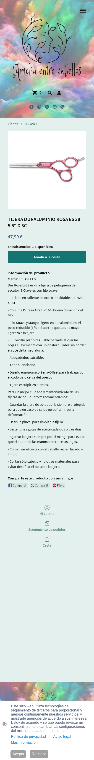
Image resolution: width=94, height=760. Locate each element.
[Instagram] (39, 107)
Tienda (13, 124)
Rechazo (39, 754)
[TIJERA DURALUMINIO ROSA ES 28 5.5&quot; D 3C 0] (47, 170)
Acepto (18, 754)
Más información (24, 742)
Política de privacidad (28, 736)
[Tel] (62, 107)
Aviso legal (62, 736)
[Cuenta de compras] (59, 92)
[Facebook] (31, 107)
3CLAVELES (33, 124)
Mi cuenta (46, 513)
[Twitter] (47, 107)
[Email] (55, 107)
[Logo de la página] (47, 48)
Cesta (47, 545)
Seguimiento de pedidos (47, 529)
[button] (50, 93)
